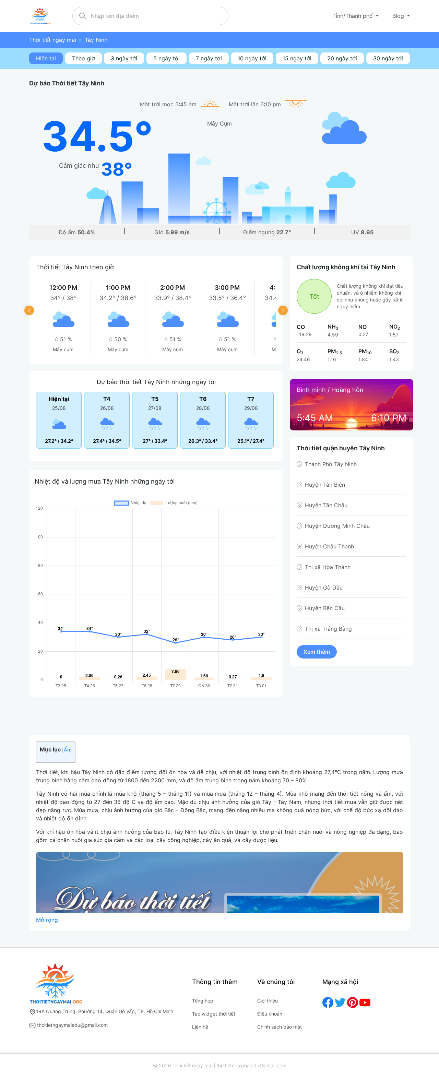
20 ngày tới (342, 58)
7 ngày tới (209, 58)
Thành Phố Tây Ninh (331, 464)
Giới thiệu (267, 1001)
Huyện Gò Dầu (324, 587)
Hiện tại (46, 58)
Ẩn (67, 749)
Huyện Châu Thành (329, 546)
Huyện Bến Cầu (325, 608)
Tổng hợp (202, 1001)
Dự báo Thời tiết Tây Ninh (66, 83)
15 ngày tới (297, 58)
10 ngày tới (252, 58)
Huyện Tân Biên (325, 484)
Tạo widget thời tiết (213, 1014)
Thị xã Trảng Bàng (328, 628)
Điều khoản (269, 1014)
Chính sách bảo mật (279, 1027)
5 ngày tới (166, 58)
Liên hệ (200, 1027)
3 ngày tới (124, 58)
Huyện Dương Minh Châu (337, 525)
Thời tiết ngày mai (52, 39)
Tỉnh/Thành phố (353, 15)
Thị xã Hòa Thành (328, 567)
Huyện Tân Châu (326, 505)
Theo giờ (83, 58)
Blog (399, 15)
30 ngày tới (388, 58)
